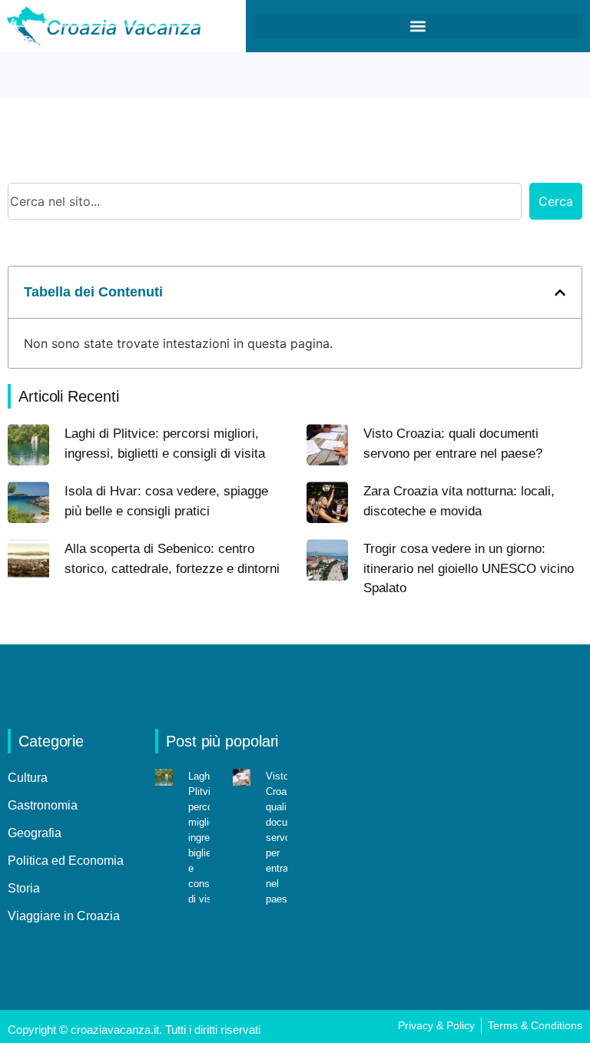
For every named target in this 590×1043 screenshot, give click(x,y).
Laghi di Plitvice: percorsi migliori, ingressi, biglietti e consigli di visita (207, 837)
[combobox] (265, 201)
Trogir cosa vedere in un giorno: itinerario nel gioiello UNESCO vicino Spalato (468, 568)
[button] (418, 26)
